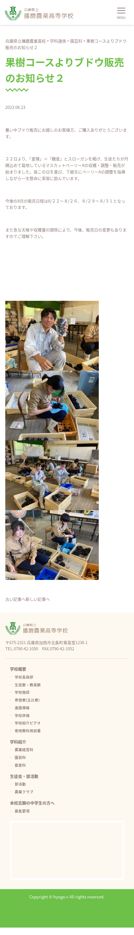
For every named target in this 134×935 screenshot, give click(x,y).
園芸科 (20, 757)
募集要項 (22, 810)
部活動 (20, 783)
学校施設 (22, 692)
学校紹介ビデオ (28, 722)
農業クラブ (24, 791)
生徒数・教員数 (28, 684)
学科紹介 (18, 742)
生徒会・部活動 (24, 776)
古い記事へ (15, 599)
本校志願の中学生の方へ (32, 803)
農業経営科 (24, 749)
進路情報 (22, 707)
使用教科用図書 (28, 730)
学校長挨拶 (24, 676)
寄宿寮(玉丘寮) (27, 699)
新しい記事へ (38, 599)
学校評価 (22, 715)
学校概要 (18, 669)
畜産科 (20, 765)
